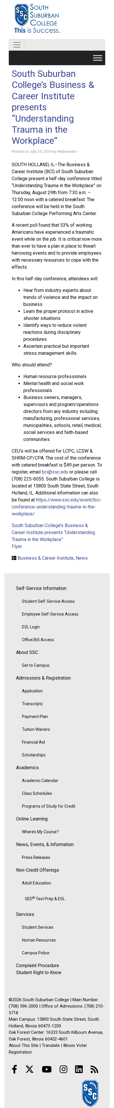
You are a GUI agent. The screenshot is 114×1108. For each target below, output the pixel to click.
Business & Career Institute (46, 558)
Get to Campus (35, 665)
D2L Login (31, 627)
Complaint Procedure (37, 965)
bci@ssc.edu (55, 472)
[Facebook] (14, 1069)
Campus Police (35, 953)
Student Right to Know (38, 972)
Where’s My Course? (40, 831)
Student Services (37, 927)
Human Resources (39, 940)
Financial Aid (33, 742)
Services (25, 914)
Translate (51, 1045)
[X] (29, 1069)
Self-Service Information (41, 588)
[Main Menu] (97, 58)
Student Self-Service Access (48, 601)
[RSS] (94, 1069)
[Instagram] (63, 1069)
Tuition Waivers (36, 729)
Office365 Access (38, 639)
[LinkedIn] (79, 1069)
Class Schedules (37, 793)
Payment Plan (35, 716)
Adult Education (36, 883)
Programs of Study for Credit (48, 806)
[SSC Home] (90, 1093)
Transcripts (32, 703)
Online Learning (32, 819)
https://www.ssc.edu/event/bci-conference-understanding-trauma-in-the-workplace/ (56, 507)
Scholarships (34, 755)
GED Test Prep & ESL (45, 898)
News (82, 558)
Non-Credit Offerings (37, 870)
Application (32, 691)
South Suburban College (57, 19)
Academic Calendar (40, 780)
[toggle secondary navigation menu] (17, 45)
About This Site (23, 1045)
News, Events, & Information (45, 844)
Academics (27, 767)
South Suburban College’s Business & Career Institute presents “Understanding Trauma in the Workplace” (53, 532)
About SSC (27, 652)
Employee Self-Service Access (50, 614)
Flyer (17, 546)
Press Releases (36, 857)
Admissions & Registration (43, 678)
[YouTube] (47, 1069)
